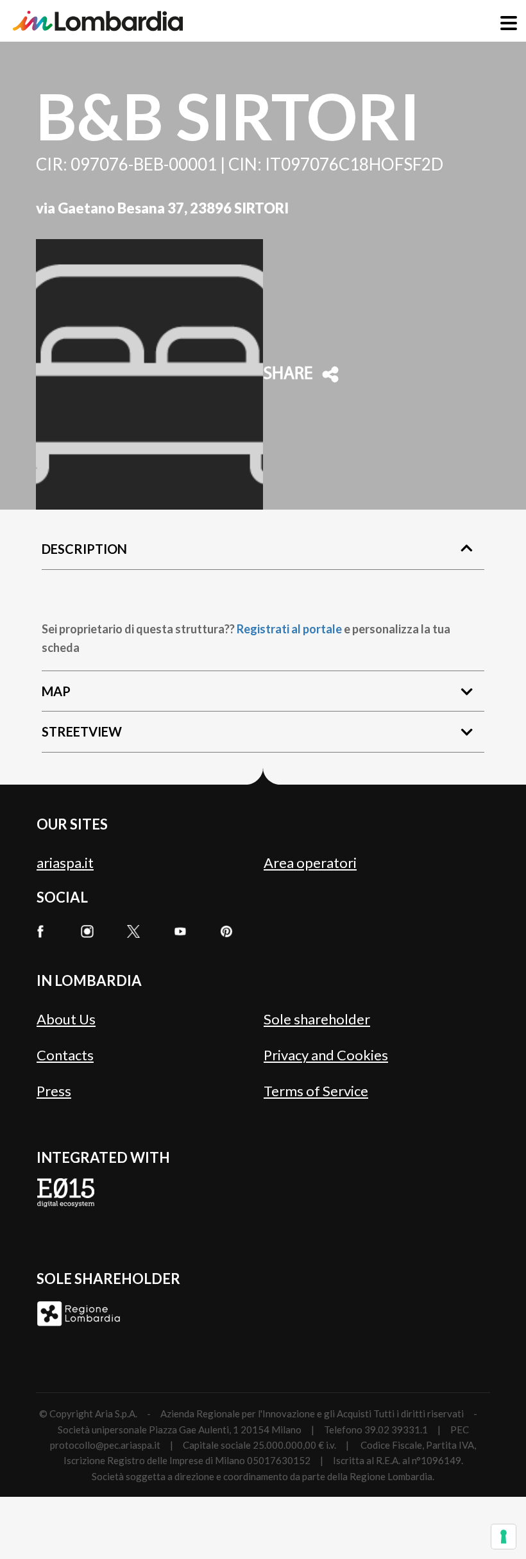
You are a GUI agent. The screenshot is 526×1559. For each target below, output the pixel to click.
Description (84, 548)
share (288, 374)
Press (54, 1090)
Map (56, 691)
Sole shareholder (317, 1019)
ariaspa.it (65, 862)
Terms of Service (316, 1090)
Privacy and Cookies (326, 1054)
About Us (66, 1019)
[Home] (98, 21)
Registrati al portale (289, 629)
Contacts (65, 1054)
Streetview (82, 731)
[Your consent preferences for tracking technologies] (503, 1536)
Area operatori (310, 862)
